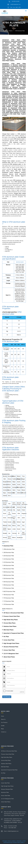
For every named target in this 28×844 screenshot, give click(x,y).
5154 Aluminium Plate (8, 578)
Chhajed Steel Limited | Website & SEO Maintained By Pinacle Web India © (14, 841)
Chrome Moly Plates (9, 623)
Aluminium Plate (8, 546)
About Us (3, 719)
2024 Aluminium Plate (8, 555)
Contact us (3, 731)
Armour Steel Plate (9, 650)
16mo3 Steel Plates (9, 657)
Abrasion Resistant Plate (11, 646)
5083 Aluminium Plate (8, 572)
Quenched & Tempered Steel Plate (14, 633)
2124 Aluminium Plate (8, 559)
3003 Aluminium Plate (8, 565)
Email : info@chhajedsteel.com (11, 831)
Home (4, 30)
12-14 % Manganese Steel (11, 653)
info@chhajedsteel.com (15, 4)
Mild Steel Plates (8, 630)
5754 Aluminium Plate (20, 30)
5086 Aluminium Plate (8, 575)
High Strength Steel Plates (11, 643)
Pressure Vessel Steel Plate (12, 616)
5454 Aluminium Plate (8, 581)
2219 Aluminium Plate (8, 562)
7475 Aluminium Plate (8, 604)
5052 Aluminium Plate (8, 568)
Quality (2, 725)
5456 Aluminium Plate (8, 585)
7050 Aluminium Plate (8, 594)
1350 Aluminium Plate (8, 552)
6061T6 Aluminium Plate (9, 591)
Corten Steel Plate (9, 640)
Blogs (2, 728)
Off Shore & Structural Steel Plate (14, 613)
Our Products (4, 722)
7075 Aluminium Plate (8, 598)
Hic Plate (6, 636)
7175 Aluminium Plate (8, 601)
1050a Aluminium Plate (8, 549)
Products (11, 30)
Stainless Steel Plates (10, 626)
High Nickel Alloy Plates (11, 619)
